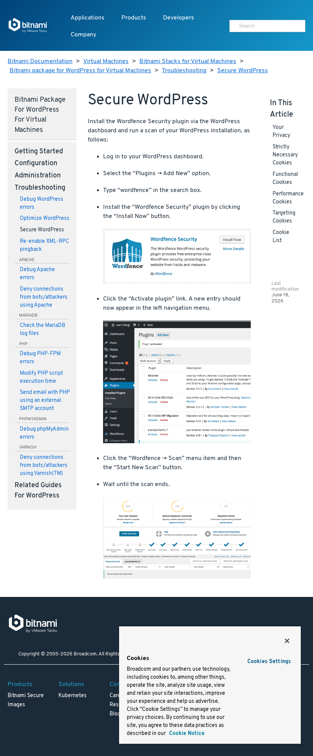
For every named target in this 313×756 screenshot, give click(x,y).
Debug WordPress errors (41, 203)
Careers (119, 696)
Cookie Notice (186, 733)
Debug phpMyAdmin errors (44, 433)
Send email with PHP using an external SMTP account (45, 400)
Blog (115, 714)
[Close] (287, 640)
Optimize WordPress (44, 218)
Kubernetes (72, 696)
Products (133, 18)
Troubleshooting (184, 71)
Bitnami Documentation (40, 61)
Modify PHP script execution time (41, 377)
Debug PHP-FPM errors (40, 358)
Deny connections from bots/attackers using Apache (44, 297)
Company (83, 35)
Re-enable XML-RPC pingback (44, 245)
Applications (88, 18)
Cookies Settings (269, 661)
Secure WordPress (242, 71)
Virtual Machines (106, 61)
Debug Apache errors (37, 274)
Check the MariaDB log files (42, 329)
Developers (178, 18)
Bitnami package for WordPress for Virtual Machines (80, 71)
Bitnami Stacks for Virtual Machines (187, 61)
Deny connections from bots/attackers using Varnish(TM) (44, 465)
